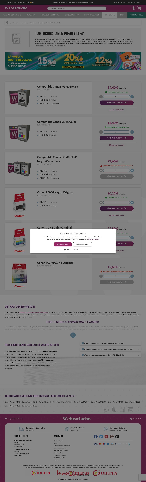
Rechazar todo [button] (82, 244)
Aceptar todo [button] (62, 244)
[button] (73, 250)
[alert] (73, 241)
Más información (93, 239)
